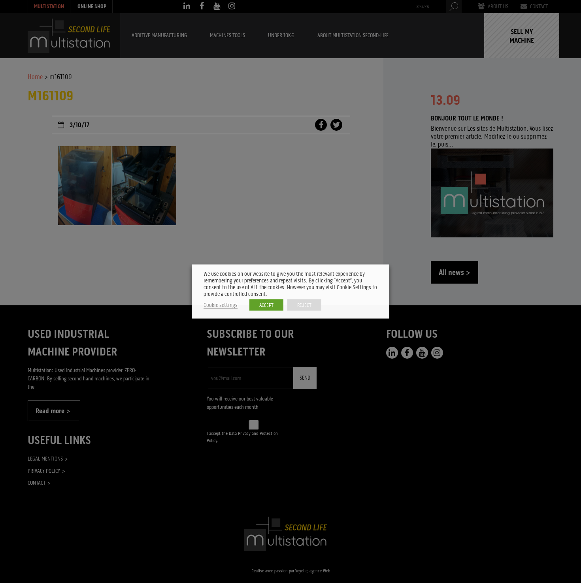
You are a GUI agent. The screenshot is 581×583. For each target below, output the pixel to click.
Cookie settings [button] (221, 305)
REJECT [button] (304, 305)
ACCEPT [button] (266, 305)
